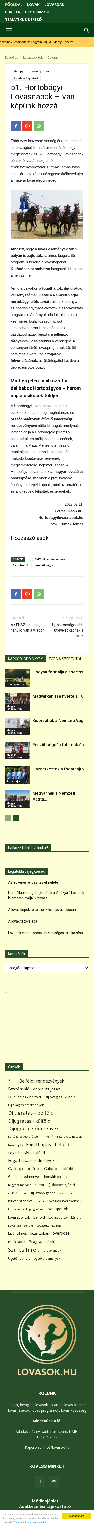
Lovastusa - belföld (20, 1225)
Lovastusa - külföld (49, 1225)
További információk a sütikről (30, 1522)
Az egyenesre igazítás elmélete (33, 882)
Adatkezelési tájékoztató (45, 1506)
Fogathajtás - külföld (26, 1152)
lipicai (40, 1201)
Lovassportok (33, 57)
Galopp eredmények (24, 1176)
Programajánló (42, 1241)
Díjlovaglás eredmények (26, 1105)
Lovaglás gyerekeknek (64, 1201)
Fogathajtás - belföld (47, 1144)
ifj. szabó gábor (43, 1193)
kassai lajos (66, 1193)
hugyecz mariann (19, 1185)
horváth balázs (55, 1176)
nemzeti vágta (44, 565)
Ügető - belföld (19, 1258)
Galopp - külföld (58, 1168)
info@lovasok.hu (56, 1447)
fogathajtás (15, 1145)
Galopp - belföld (24, 1168)
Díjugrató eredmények (33, 1128)
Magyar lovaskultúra (15, 707)
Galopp (52, 57)
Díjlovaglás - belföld (24, 1097)
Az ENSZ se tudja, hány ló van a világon (28, 628)
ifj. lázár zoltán (18, 1193)
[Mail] (54, 1481)
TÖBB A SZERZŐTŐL (65, 659)
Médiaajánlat (45, 1501)
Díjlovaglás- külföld (59, 1097)
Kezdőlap (11, 57)
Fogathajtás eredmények (31, 1160)
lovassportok (57, 1208)
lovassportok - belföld (26, 1217)
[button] (87, 30)
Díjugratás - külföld (29, 1120)
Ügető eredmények (47, 1259)
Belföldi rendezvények (50, 559)
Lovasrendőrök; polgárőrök (25, 1209)
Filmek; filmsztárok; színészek (61, 1136)
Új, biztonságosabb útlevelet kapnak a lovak (67, 630)
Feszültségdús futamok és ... (60, 744)
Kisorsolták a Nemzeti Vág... (59, 720)
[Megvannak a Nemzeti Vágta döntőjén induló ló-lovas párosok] (17, 799)
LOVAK (33, 4)
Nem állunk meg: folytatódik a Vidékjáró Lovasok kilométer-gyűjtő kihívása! (46, 895)
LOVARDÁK (54, 4)
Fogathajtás (14, 781)
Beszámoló (20, 565)
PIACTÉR (12, 11)
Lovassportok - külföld (64, 1217)
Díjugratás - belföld (31, 1113)
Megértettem (76, 1516)
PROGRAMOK (37, 11)
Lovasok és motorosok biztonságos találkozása (45, 933)
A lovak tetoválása (22, 921)
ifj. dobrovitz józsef (61, 1185)
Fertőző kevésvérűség (23, 1136)
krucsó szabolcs (20, 1201)
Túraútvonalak (52, 1250)
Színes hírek (23, 1249)
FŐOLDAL (13, 4)
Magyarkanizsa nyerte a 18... (60, 696)
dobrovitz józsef (46, 1089)
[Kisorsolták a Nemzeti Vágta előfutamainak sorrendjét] (17, 726)
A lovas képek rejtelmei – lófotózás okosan (42, 910)
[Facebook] (40, 1481)
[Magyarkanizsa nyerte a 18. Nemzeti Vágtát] (17, 702)
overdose (61, 1233)
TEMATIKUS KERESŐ (23, 19)
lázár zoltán (39, 1233)
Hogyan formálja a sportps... (59, 671)
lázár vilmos (17, 1233)
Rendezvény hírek (26, 78)
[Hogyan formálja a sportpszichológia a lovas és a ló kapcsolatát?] (17, 678)
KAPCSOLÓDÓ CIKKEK (25, 659)
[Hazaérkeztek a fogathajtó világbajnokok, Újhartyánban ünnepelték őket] (17, 775)
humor (39, 1185)
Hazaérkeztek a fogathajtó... (60, 768)
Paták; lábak (16, 1242)
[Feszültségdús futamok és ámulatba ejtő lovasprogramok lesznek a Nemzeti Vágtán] (17, 750)
